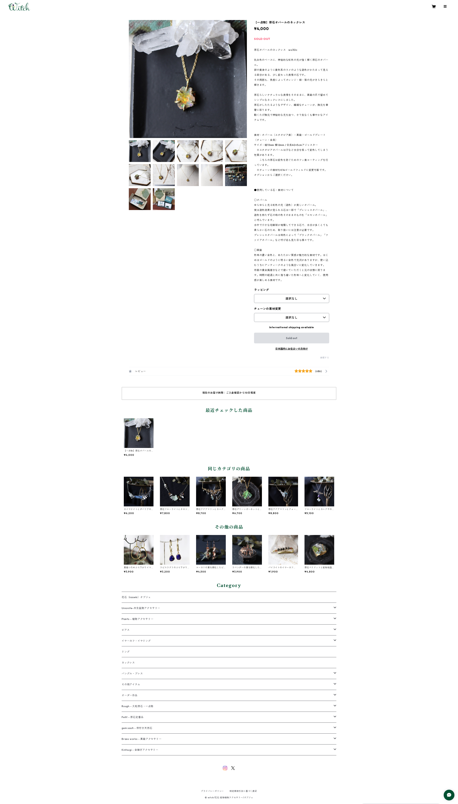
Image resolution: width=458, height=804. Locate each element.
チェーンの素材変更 (267, 308)
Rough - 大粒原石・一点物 (138, 706)
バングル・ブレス (132, 673)
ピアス (126, 630)
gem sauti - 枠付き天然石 (137, 728)
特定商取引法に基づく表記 (243, 791)
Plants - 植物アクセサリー (138, 619)
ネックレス (128, 662)
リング (126, 651)
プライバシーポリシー (212, 791)
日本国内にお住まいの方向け (291, 348)
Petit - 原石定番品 (132, 717)
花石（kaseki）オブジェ (136, 597)
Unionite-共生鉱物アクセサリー (141, 608)
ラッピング (261, 290)
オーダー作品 (130, 695)
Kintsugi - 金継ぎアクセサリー (140, 749)
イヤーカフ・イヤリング (136, 640)
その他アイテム (131, 684)
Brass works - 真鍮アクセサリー (142, 739)
